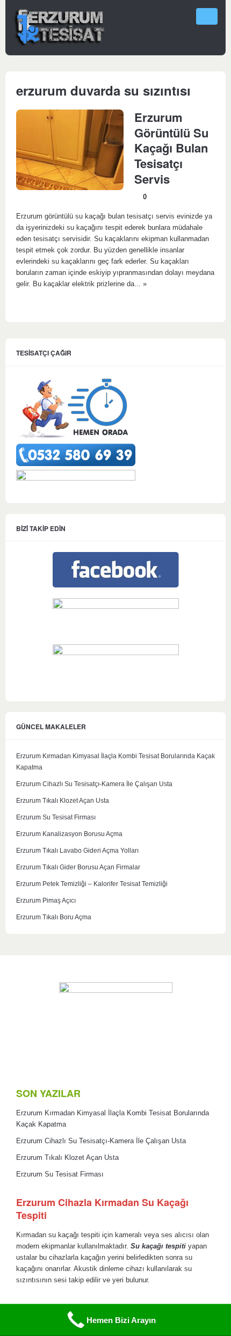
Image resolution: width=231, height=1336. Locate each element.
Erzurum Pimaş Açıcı (46, 900)
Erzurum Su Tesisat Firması (56, 817)
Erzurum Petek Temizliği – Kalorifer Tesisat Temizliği (92, 884)
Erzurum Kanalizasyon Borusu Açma (69, 834)
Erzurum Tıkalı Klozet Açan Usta (62, 800)
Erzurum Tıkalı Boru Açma (53, 917)
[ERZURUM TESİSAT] (59, 45)
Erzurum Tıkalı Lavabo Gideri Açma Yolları (77, 850)
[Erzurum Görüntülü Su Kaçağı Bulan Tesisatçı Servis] (70, 188)
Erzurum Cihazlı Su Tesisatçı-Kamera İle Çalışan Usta (94, 784)
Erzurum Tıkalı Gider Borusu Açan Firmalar (78, 867)
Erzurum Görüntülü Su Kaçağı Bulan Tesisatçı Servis (171, 147)
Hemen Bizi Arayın (121, 1320)
